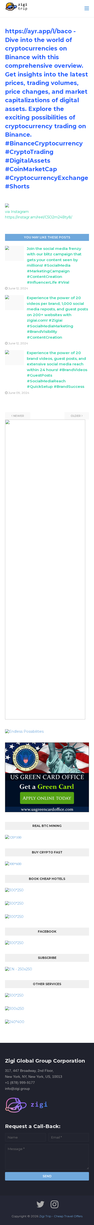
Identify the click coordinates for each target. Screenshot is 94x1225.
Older (76, 416)
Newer (18, 416)
